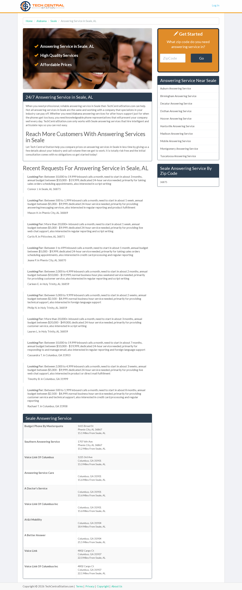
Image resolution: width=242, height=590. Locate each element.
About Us (116, 586)
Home (29, 20)
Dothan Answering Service (176, 111)
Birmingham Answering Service (178, 96)
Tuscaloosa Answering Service (178, 156)
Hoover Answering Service (176, 118)
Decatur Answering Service (176, 103)
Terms (79, 586)
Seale (53, 20)
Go (201, 58)
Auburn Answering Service (175, 88)
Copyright (103, 586)
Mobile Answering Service (175, 141)
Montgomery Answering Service (179, 148)
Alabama (41, 20)
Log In (215, 5)
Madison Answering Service (176, 133)
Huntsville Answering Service (177, 126)
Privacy (89, 586)
